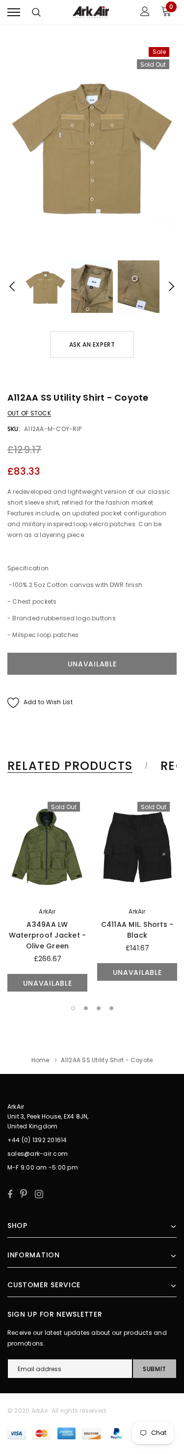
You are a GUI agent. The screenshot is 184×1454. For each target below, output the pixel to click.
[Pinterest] (23, 1194)
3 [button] (99, 1008)
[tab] (76, 766)
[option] (92, 145)
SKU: (13, 429)
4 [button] (111, 1008)
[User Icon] (145, 12)
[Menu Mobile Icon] (13, 12)
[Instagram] (39, 1194)
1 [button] (73, 1008)
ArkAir (47, 911)
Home (40, 1060)
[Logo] (91, 12)
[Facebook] (9, 1194)
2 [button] (86, 1008)
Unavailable (47, 983)
